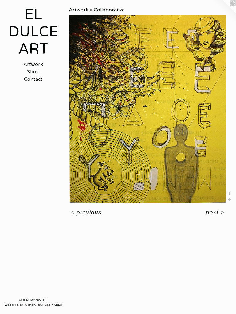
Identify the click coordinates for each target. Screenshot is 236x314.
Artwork (33, 64)
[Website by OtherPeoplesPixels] (223, 12)
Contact (33, 79)
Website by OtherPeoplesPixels (33, 304)
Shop (33, 72)
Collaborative (109, 10)
